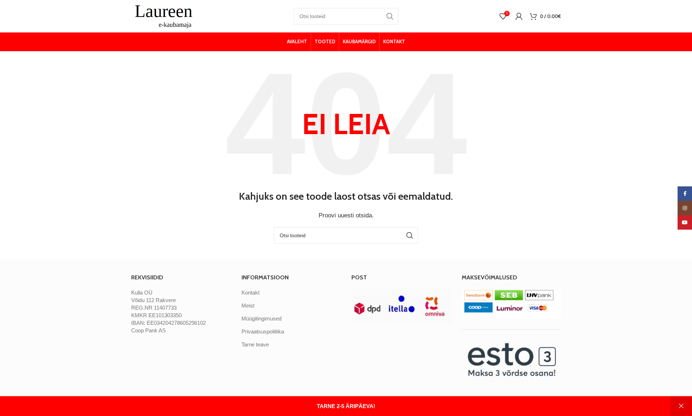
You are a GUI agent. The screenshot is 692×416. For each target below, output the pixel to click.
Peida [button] (681, 406)
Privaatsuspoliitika (262, 331)
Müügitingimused (261, 318)
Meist (247, 305)
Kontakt (250, 292)
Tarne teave (255, 344)
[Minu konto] (519, 16)
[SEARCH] (390, 16)
